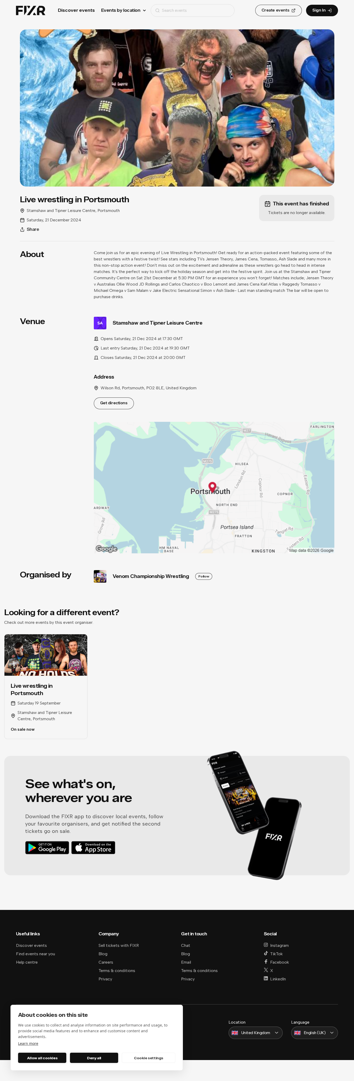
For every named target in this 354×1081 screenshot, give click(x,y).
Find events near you (35, 953)
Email (186, 962)
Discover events (76, 10)
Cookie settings (148, 1058)
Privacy (105, 978)
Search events (174, 10)
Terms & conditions (117, 970)
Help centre (27, 962)
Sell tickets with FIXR (119, 945)
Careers (106, 962)
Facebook (279, 962)
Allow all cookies (42, 1058)
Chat (185, 945)
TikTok (276, 953)
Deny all (94, 1058)
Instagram (279, 945)
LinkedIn (278, 978)
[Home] (30, 11)
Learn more (28, 1043)
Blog (103, 953)
